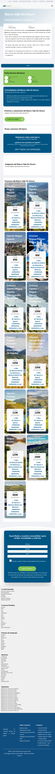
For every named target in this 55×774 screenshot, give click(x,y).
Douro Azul (3, 675)
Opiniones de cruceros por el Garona (9, 697)
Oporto (2, 636)
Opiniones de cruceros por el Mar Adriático (10, 707)
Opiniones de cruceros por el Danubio (9, 688)
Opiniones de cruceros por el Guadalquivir (10, 693)
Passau (2, 640)
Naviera (30, 26)
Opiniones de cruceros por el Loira (9, 696)
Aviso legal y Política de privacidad (13, 753)
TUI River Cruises (5, 666)
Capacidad (34, 80)
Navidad (3, 595)
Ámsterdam (3, 637)
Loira (2, 614)
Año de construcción (13, 76)
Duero (2, 608)
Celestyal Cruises (5, 681)
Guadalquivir (4, 613)
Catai (2, 662)
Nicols (2, 679)
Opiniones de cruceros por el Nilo (8, 701)
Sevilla (2, 642)
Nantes (2, 645)
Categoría (10, 26)
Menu (28, 65)
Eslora (9, 80)
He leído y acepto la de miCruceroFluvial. (29, 561)
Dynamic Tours (4, 668)
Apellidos (27, 549)
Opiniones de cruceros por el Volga (9, 703)
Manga (33, 76)
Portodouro (3, 674)
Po (1, 620)
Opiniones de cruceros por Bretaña (9, 706)
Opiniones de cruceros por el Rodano (9, 698)
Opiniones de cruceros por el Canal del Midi (11, 704)
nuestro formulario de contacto (27, 145)
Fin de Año (3, 596)
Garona (3, 617)
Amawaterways (4, 671)
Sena (2, 611)
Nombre (27, 544)
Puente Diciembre (5, 592)
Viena (2, 649)
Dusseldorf (3, 646)
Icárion (2, 669)
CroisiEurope (4, 656)
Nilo (2, 626)
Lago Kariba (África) (5, 627)
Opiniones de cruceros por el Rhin (9, 690)
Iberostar (3, 677)
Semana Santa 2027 (5, 599)
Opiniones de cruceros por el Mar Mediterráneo (12, 709)
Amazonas (3, 623)
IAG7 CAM (3, 661)
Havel (2, 621)
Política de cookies (29, 753)
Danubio (3, 607)
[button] (52, 6)
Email (27, 554)
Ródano (3, 618)
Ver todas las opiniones (27, 149)
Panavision (3, 659)
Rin (2, 610)
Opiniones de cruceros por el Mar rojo (9, 710)
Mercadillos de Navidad (6, 594)
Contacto (19, 755)
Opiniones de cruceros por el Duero (9, 694)
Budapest (3, 634)
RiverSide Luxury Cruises (7, 672)
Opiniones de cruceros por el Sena (9, 691)
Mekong (3, 624)
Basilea (2, 647)
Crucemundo (4, 658)
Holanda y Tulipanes (5, 598)
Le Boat (3, 678)
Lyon (2, 639)
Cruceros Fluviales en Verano (7, 591)
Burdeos (3, 643)
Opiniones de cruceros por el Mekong (9, 700)
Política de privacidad (28, 561)
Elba (2, 615)
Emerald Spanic (4, 664)
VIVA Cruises (4, 665)
